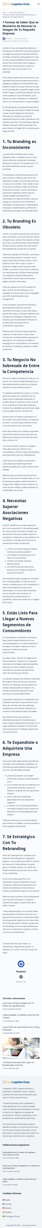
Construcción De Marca (10, 41)
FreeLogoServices (10, 1106)
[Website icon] (21, 977)
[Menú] (39, 4)
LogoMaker (28, 1103)
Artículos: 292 (21, 982)
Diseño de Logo (23, 41)
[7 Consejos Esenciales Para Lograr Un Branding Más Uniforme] (21, 1048)
